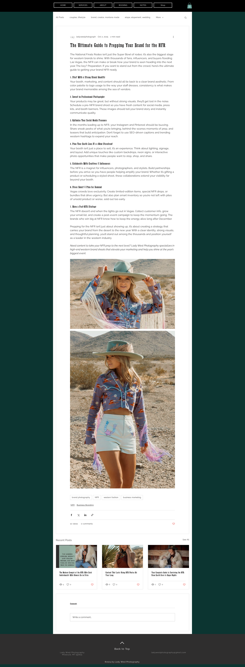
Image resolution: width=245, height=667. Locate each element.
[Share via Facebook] (71, 515)
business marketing (132, 497)
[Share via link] (92, 515)
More (158, 17)
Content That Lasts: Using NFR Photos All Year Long (121, 574)
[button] (189, 6)
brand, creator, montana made (105, 17)
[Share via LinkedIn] (85, 515)
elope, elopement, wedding (137, 17)
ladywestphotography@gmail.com (168, 652)
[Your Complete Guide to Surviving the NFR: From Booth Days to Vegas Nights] (168, 556)
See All (186, 539)
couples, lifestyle (77, 17)
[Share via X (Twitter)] (78, 515)
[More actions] (173, 37)
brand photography (81, 497)
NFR (97, 497)
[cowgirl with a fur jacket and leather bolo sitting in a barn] (76, 556)
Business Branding (85, 505)
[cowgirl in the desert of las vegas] (122, 556)
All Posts (60, 17)
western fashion (111, 497)
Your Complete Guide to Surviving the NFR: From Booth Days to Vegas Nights (167, 574)
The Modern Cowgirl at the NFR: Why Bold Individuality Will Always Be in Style (75, 574)
